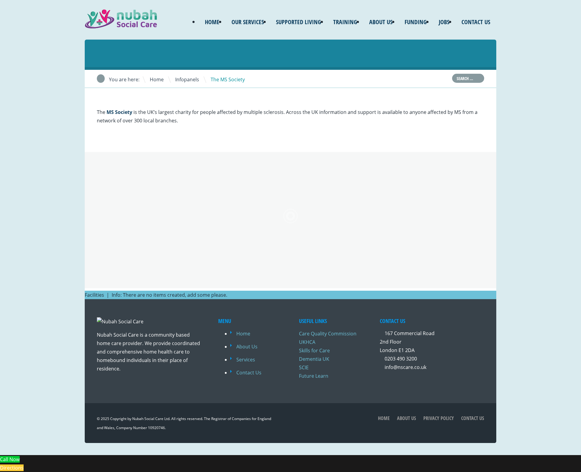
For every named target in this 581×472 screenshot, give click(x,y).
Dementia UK (314, 359)
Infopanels (187, 79)
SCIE (304, 367)
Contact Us (475, 22)
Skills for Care (314, 350)
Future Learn (313, 376)
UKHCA (307, 342)
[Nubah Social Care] (121, 24)
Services (245, 359)
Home (212, 22)
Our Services (247, 22)
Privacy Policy (438, 418)
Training (345, 22)
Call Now (10, 459)
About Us (380, 22)
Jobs (444, 22)
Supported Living (298, 22)
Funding (416, 22)
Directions (12, 467)
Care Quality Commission (327, 333)
